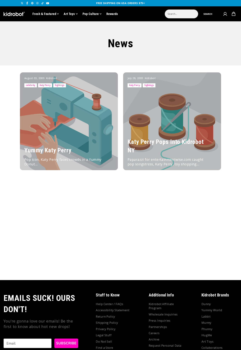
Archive (154, 339)
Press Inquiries (159, 320)
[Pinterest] (32, 3)
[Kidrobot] (14, 14)
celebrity (30, 85)
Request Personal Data (165, 345)
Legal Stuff (104, 335)
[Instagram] (37, 3)
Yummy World (211, 310)
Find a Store (104, 348)
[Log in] (225, 14)
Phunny (206, 329)
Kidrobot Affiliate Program (161, 306)
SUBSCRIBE (66, 343)
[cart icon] (233, 14)
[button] (208, 13)
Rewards (112, 14)
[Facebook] (27, 3)
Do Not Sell (104, 341)
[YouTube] (48, 3)
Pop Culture (91, 14)
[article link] (109, 162)
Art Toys (69, 14)
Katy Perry (45, 85)
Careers (154, 333)
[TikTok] (42, 3)
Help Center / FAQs (109, 304)
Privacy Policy (105, 329)
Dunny (206, 304)
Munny (206, 323)
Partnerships (158, 327)
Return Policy (105, 316)
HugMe (206, 335)
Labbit (206, 316)
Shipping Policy (107, 323)
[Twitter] (22, 3)
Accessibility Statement (112, 310)
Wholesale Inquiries (163, 314)
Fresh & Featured (44, 14)
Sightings (59, 85)
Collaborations (212, 348)
